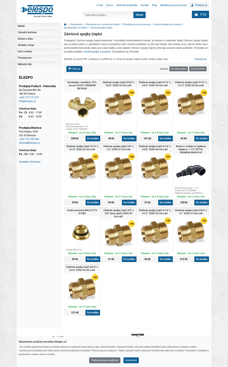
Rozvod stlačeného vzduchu (168, 24)
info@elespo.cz (27, 101)
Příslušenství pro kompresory (137, 24)
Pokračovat (200, 59)
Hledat (139, 14)
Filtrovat (76, 68)
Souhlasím (131, 360)
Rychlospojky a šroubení (75, 27)
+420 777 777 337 (29, 97)
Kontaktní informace (29, 161)
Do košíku (93, 138)
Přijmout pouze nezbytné (104, 360)
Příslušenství (76, 24)
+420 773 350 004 (29, 139)
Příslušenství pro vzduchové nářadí (102, 24)
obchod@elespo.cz (29, 142)
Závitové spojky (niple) (101, 27)
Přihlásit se (201, 5)
